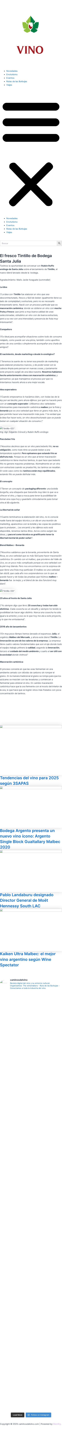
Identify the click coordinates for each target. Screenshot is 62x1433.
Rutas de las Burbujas (16, 81)
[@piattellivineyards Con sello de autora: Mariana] (31, 1261)
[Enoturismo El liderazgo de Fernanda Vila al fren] (31, 1292)
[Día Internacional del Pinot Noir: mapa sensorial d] (31, 1125)
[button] (31, 153)
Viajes (9, 85)
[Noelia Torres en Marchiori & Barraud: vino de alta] (31, 1323)
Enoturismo (12, 74)
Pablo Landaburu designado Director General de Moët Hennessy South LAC (26, 900)
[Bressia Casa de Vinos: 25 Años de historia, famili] (31, 1192)
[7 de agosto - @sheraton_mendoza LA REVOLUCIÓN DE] (31, 1399)
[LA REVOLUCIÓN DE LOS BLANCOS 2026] (31, 1240)
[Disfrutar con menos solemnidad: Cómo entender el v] (31, 1365)
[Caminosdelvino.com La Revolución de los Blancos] (31, 1226)
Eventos (10, 78)
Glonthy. (57, 1424)
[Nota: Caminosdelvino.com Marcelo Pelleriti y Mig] (31, 1010)
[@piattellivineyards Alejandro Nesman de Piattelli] (31, 1048)
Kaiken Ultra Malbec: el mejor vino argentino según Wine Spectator (28, 959)
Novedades (12, 71)
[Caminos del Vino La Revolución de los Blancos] (31, 1209)
